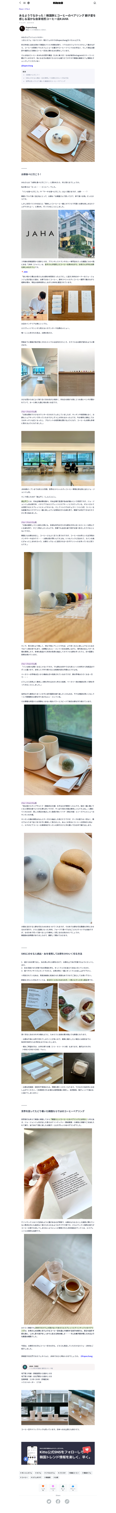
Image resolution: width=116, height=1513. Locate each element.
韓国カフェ (86, 1473)
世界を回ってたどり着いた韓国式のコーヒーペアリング (45, 81)
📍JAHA (24, 272)
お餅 (56, 1477)
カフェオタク (36, 1477)
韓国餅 (47, 1477)
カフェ (38, 1473)
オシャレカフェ (26, 1473)
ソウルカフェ (50, 1473)
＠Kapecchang (86, 1356)
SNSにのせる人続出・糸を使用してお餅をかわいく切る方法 (47, 78)
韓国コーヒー (74, 1473)
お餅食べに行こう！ (33, 75)
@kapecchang (27, 65)
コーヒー (24, 1477)
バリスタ (61, 1473)
